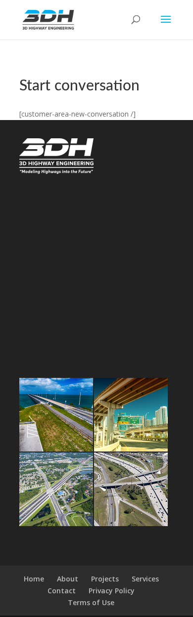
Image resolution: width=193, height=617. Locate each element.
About (67, 578)
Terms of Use (91, 602)
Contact (62, 590)
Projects (105, 578)
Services (145, 578)
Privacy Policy (112, 590)
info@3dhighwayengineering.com (69, 230)
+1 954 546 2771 (42, 218)
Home (34, 578)
